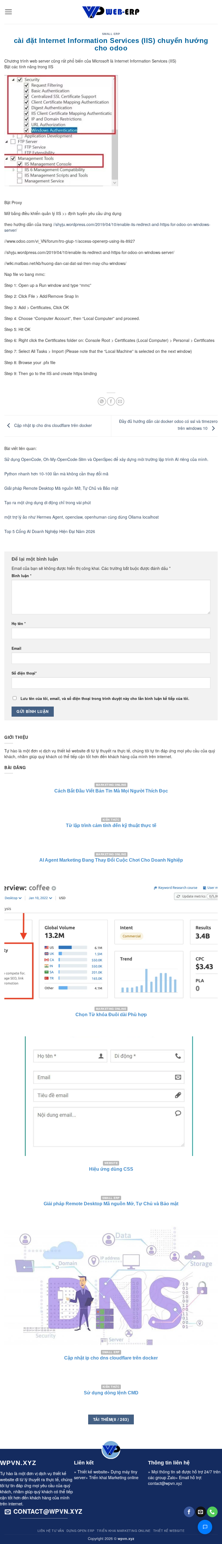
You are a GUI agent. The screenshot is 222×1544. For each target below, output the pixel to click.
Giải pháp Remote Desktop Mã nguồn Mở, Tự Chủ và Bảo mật (61, 488)
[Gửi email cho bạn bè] (120, 401)
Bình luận (22, 575)
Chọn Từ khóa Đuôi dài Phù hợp (111, 1014)
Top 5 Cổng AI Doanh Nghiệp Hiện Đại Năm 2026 (49, 531)
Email (16, 648)
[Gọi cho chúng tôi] (212, 1512)
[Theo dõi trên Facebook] (189, 1512)
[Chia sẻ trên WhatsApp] (102, 401)
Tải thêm (111, 1419)
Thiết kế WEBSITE (169, 1530)
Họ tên (19, 623)
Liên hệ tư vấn (51, 1530)
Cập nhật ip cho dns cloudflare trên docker (52, 425)
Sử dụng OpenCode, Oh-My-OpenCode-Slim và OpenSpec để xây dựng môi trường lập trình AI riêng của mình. (106, 459)
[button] (8, 12)
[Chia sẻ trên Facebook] (111, 401)
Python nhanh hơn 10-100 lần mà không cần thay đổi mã (56, 474)
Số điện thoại (24, 673)
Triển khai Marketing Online (123, 1530)
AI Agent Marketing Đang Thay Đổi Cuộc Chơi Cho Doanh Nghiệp (111, 860)
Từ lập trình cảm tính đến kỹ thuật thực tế (111, 825)
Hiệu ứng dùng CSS (111, 1169)
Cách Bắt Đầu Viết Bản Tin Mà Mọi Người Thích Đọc (111, 790)
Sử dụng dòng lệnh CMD (111, 1392)
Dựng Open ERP (80, 1530)
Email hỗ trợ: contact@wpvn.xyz (175, 1480)
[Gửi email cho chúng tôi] (200, 1512)
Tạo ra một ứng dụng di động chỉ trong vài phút (47, 502)
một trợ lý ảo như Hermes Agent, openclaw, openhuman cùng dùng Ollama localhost (81, 517)
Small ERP (111, 33)
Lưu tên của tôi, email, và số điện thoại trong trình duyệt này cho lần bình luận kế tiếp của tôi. (105, 698)
